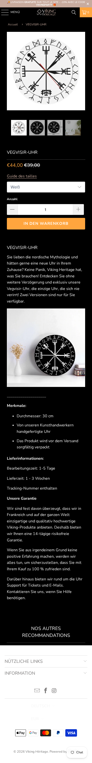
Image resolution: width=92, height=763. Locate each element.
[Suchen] (74, 12)
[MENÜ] (2, 12)
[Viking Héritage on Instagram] (54, 691)
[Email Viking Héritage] (37, 691)
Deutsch (40, 706)
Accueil (13, 24)
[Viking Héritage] (46, 12)
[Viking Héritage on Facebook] (46, 691)
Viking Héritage (37, 751)
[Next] (81, 72)
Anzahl (12, 199)
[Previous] (10, 72)
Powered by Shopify (64, 751)
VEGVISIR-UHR (36, 24)
